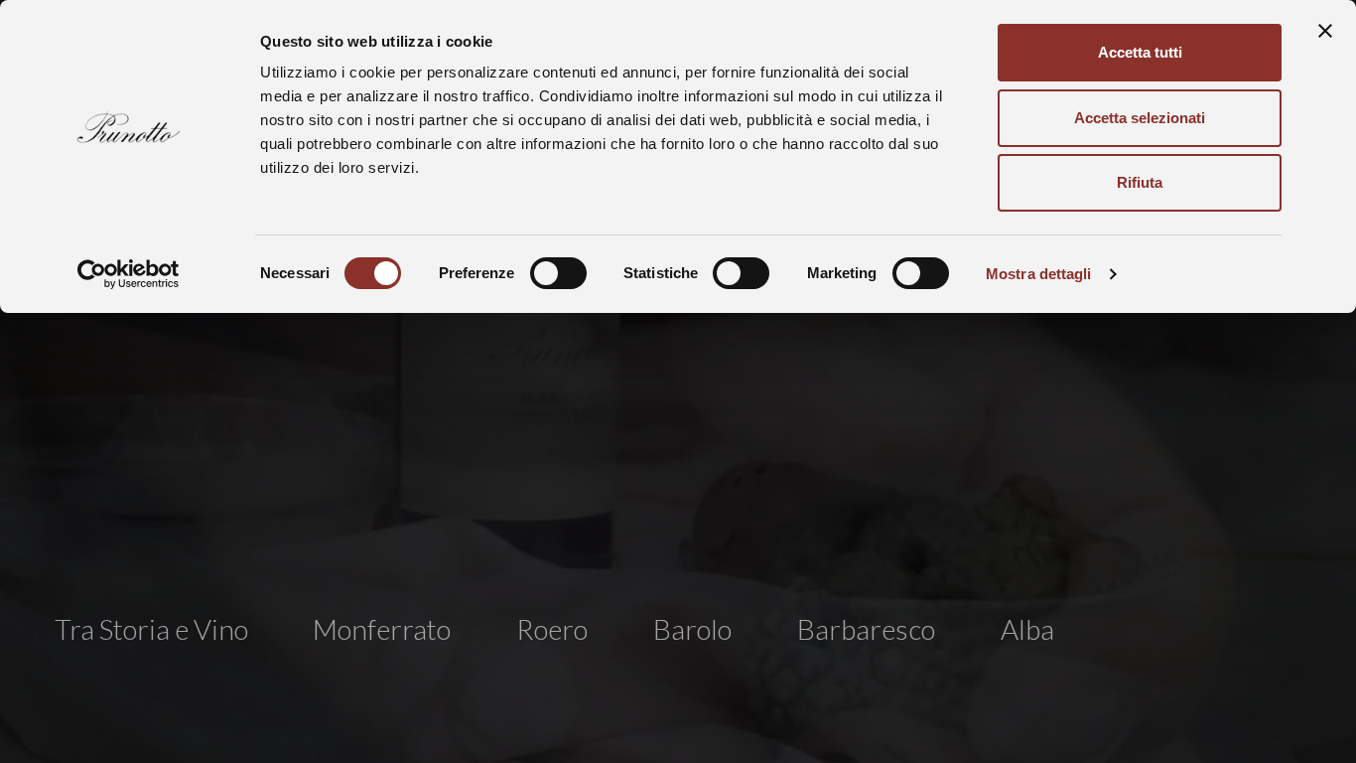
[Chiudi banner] (1325, 31)
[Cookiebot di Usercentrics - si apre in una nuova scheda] (128, 274)
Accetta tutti (1140, 52)
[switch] (558, 273)
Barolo (692, 629)
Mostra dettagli (1039, 273)
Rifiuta (1139, 182)
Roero (552, 629)
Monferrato (382, 629)
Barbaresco (866, 629)
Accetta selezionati (1139, 117)
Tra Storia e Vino (151, 629)
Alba (1027, 629)
